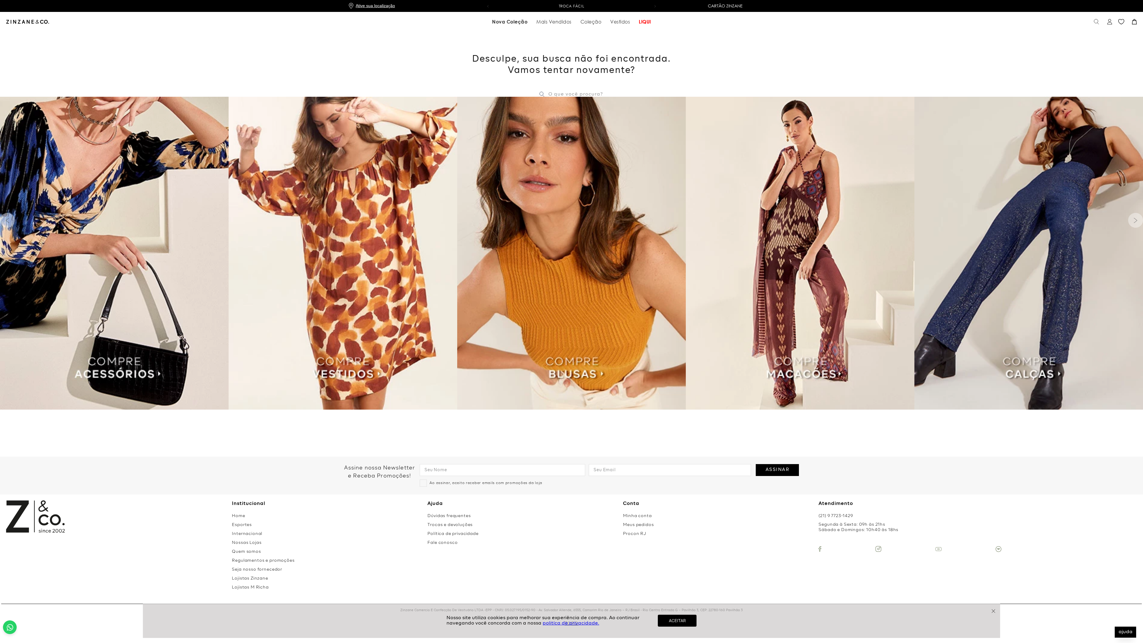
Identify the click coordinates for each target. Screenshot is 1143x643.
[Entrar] (1108, 22)
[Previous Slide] (7, 220)
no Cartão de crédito (571, 6)
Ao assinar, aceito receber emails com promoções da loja (486, 483)
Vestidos (620, 22)
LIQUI (645, 22)
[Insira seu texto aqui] (820, 549)
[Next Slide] (1135, 220)
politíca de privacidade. (571, 623)
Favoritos (1121, 22)
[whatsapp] (10, 627)
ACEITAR (677, 620)
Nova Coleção (509, 22)
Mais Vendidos (554, 22)
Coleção (591, 22)
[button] (488, 6)
